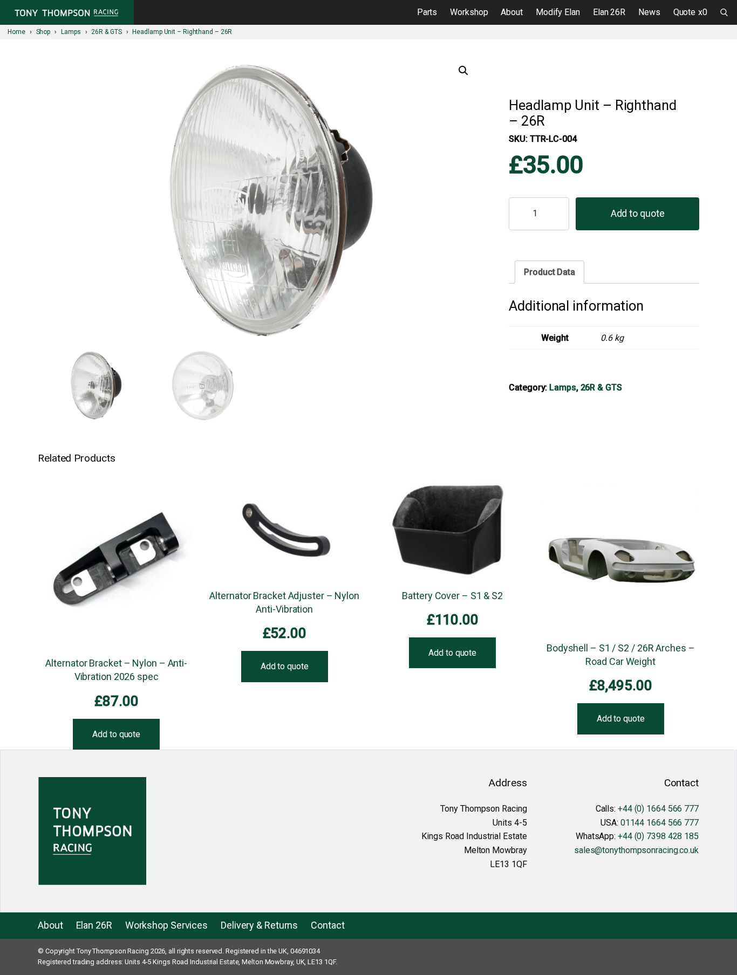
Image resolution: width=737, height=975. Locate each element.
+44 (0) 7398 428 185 (658, 836)
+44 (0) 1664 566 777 (658, 809)
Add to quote (638, 213)
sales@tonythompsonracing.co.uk (636, 850)
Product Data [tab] (549, 272)
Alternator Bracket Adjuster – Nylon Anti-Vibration (284, 602)
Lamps (562, 387)
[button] (463, 70)
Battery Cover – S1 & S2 (452, 595)
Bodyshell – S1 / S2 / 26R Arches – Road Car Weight (621, 654)
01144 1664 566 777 (659, 823)
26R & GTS (601, 387)
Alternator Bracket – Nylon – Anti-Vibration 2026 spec (116, 669)
